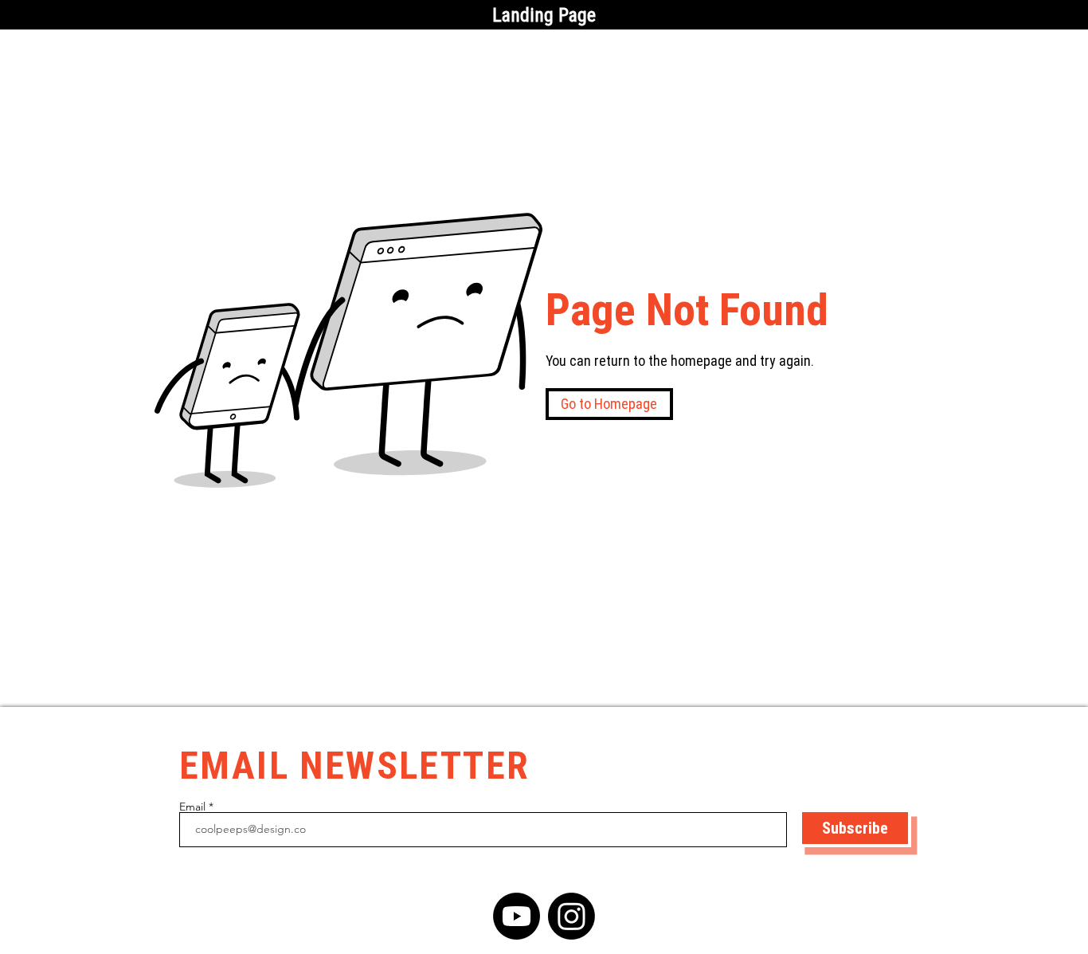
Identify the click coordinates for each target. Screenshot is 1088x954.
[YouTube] (516, 916)
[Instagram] (571, 916)
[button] (609, 404)
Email (192, 806)
